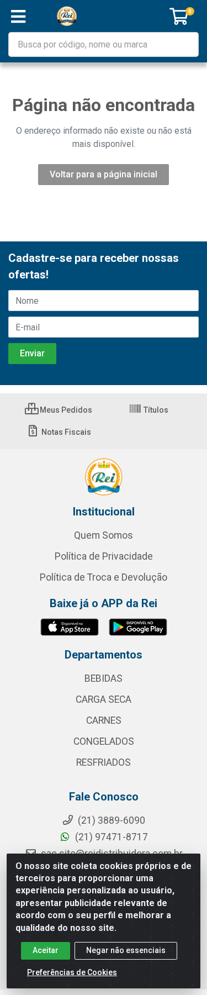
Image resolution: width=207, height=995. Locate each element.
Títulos (155, 410)
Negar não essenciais (126, 950)
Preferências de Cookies (72, 972)
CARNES (103, 720)
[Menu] (18, 17)
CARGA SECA (103, 699)
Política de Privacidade (104, 556)
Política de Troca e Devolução (103, 577)
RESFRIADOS (103, 762)
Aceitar (46, 950)
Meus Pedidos (65, 410)
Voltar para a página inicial (103, 174)
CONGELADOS (103, 741)
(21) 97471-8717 (110, 837)
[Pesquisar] (186, 44)
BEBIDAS (103, 678)
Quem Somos (103, 535)
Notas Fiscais (65, 432)
